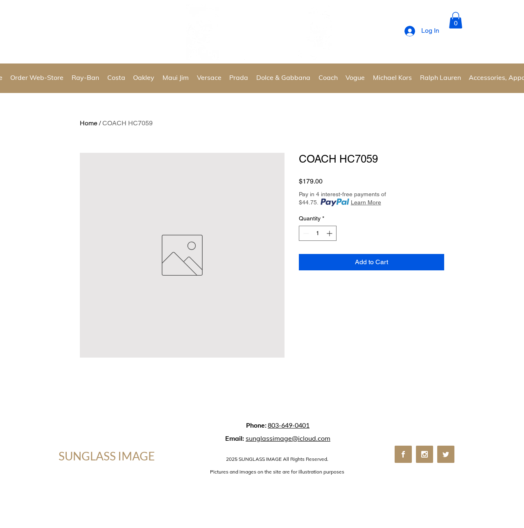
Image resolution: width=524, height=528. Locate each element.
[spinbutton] (317, 233)
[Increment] (330, 233)
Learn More (366, 202)
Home (88, 123)
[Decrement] (305, 233)
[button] (456, 20)
